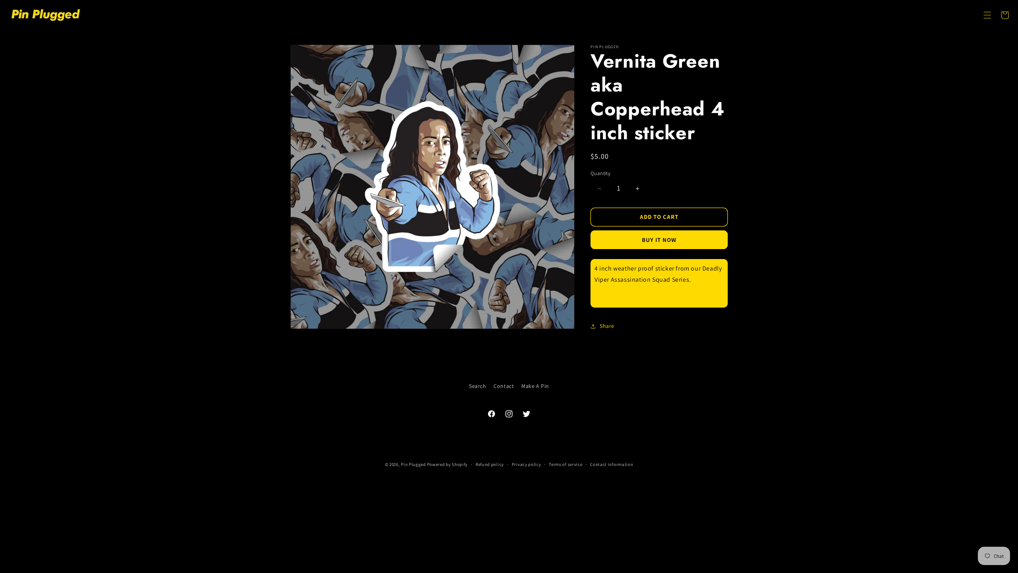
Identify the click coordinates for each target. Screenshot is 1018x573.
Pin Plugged (413, 464)
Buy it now (659, 240)
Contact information (611, 464)
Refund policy (490, 464)
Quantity (600, 173)
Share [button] (607, 325)
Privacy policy (526, 464)
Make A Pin (535, 386)
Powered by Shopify (447, 464)
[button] (987, 15)
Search (477, 386)
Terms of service (565, 464)
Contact (503, 386)
